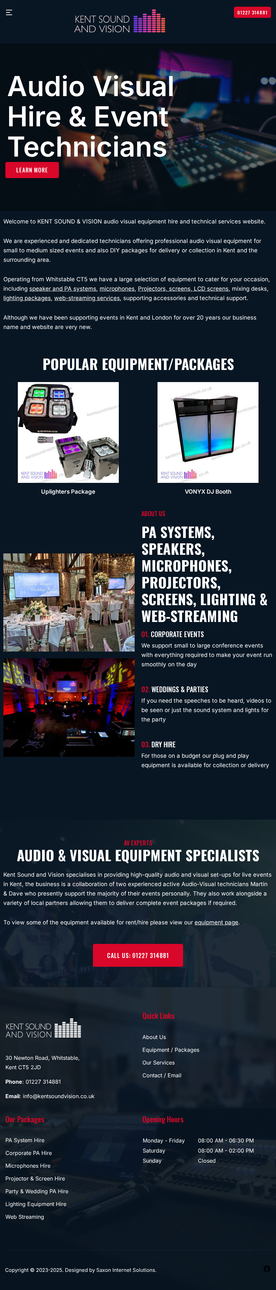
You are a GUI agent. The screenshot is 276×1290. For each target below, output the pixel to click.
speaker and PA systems (62, 288)
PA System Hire (24, 1140)
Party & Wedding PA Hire (36, 1191)
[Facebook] (267, 1268)
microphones (117, 288)
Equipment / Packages (170, 1049)
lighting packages (27, 298)
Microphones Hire (27, 1165)
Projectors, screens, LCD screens (183, 288)
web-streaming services (87, 298)
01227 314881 (252, 12)
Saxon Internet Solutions (125, 1270)
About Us (154, 1037)
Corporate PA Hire (28, 1153)
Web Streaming (24, 1216)
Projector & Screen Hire (35, 1178)
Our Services (158, 1062)
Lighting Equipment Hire (35, 1204)
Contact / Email (161, 1075)
